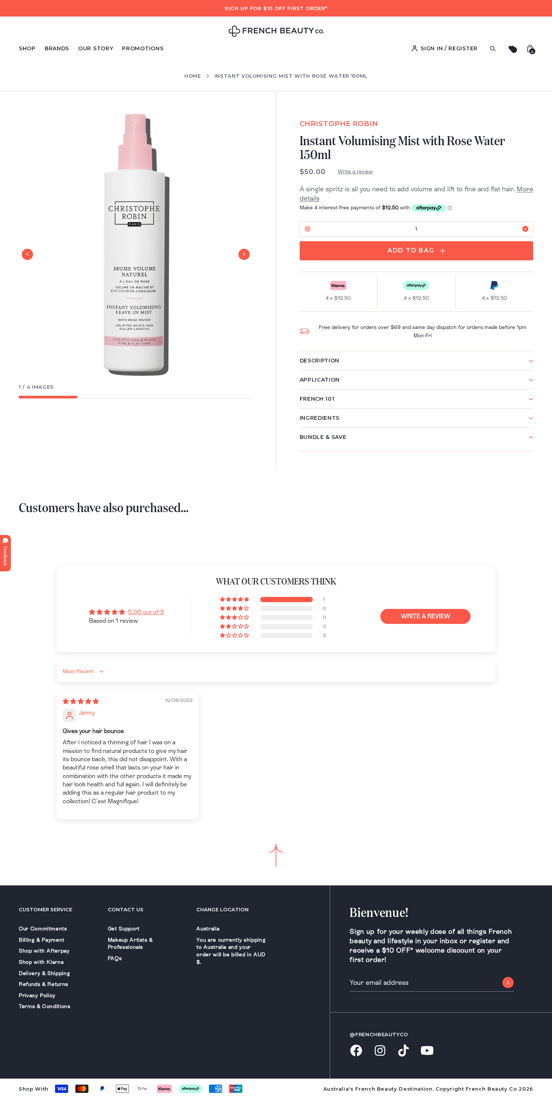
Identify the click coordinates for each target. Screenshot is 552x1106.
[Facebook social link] (356, 1051)
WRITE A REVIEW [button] (425, 616)
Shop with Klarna (41, 962)
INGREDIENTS (320, 418)
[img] (81, 701)
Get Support (124, 929)
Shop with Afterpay (44, 951)
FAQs (115, 958)
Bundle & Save (323, 437)
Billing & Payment (42, 940)
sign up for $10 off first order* (276, 8)
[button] (235, 599)
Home (192, 76)
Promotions (142, 48)
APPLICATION (320, 379)
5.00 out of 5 (146, 612)
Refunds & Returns (43, 984)
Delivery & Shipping (44, 973)
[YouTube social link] (427, 1051)
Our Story (95, 48)
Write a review (355, 171)
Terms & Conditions (45, 1006)
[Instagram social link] (379, 1051)
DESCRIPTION (320, 360)
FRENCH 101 (317, 398)
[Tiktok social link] (403, 1051)
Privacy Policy (37, 995)
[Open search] (493, 48)
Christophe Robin (339, 124)
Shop (27, 48)
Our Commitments (43, 929)
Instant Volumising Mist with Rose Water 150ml (291, 76)
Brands (57, 48)
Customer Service (45, 909)
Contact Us (125, 909)
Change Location (222, 909)
